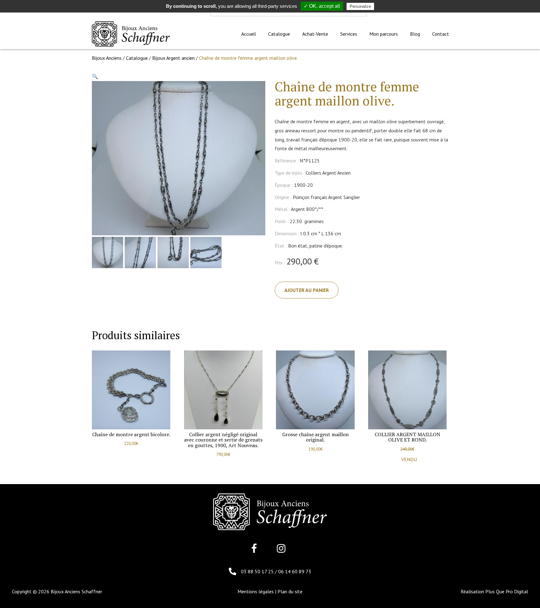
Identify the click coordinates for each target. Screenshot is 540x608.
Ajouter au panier (306, 290)
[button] (95, 76)
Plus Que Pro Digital (506, 591)
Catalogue (137, 58)
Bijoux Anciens (107, 58)
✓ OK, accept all (322, 6)
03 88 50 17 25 (258, 571)
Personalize (360, 6)
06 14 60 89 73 (294, 571)
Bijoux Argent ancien (173, 58)
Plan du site (290, 591)
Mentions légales (256, 591)
